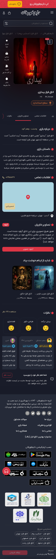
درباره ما (47, 419)
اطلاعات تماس (40, 115)
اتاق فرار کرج (44, 538)
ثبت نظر (7, 375)
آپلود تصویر (28, 249)
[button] (28, 4)
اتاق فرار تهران (22, 533)
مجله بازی (22, 425)
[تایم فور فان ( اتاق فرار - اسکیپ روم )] (31, 12)
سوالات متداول (20, 419)
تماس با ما (46, 431)
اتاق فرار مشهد (44, 543)
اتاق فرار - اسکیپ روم (41, 533)
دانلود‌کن (12, 4)
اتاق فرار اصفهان (29, 538)
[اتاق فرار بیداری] (33, 61)
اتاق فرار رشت (28, 543)
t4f (33, 400)
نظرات (9, 115)
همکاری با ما (21, 431)
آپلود (6, 224)
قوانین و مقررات (44, 425)
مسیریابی (10, 206)
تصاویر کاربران (23, 115)
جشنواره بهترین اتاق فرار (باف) (38, 436)
